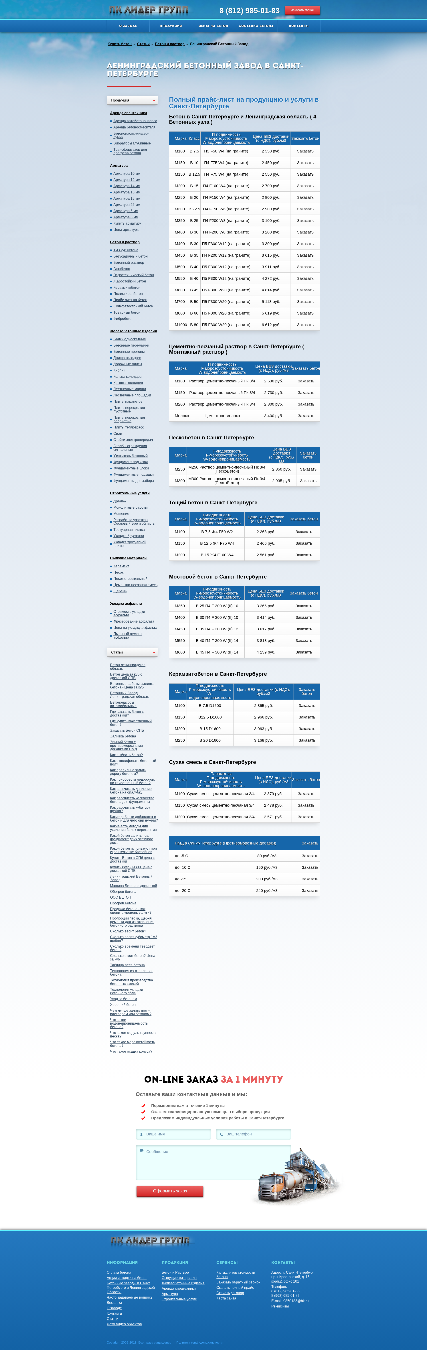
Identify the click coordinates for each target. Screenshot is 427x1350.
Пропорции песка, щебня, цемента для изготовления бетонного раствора (132, 921)
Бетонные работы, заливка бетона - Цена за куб (132, 685)
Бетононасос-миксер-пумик (131, 135)
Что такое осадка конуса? (131, 1051)
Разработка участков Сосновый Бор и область (134, 521)
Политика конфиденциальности (199, 1342)
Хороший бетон (123, 1005)
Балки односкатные (129, 339)
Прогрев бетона (123, 903)
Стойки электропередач (133, 440)
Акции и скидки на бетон (127, 1278)
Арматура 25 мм (126, 205)
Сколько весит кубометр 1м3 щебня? (133, 938)
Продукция (171, 26)
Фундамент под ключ (130, 462)
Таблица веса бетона (127, 965)
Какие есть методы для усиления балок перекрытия (133, 828)
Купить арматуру (127, 223)
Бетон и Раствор (175, 1272)
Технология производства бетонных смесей (131, 982)
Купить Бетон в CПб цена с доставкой (132, 859)
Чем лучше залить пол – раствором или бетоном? (130, 1012)
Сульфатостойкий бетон (133, 306)
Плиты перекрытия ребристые (129, 419)
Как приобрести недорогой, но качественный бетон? (132, 781)
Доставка (114, 1303)
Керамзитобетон (126, 287)
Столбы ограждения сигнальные (130, 447)
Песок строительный (130, 579)
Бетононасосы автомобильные (123, 704)
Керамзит (121, 566)
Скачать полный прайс (235, 1287)
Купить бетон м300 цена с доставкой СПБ (131, 869)
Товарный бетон (126, 312)
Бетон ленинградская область (127, 666)
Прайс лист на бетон (130, 300)
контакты (283, 1263)
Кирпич (119, 370)
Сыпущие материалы (179, 1278)
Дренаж (119, 501)
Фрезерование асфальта (133, 621)
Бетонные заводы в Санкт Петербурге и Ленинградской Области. (131, 1287)
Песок (118, 572)
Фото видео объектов (124, 1324)
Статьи (143, 44)
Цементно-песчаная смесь (135, 585)
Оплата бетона (119, 1272)
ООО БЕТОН (120, 897)
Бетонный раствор (128, 262)
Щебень (120, 591)
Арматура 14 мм (126, 186)
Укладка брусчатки (128, 536)
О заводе (128, 26)
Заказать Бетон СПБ (127, 730)
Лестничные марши (129, 389)
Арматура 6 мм (125, 211)
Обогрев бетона (123, 891)
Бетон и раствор (170, 44)
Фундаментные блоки (131, 468)
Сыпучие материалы (128, 558)
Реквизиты (280, 1306)
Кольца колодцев (127, 376)
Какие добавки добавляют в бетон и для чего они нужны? (134, 818)
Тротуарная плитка (129, 530)
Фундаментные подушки (133, 474)
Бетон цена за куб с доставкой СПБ (126, 676)
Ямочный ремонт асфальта (127, 635)
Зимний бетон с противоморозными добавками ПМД (126, 745)
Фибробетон (123, 319)
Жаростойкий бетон (129, 281)
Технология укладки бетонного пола (126, 991)
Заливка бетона (123, 736)
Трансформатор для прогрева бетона (130, 151)
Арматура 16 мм (126, 192)
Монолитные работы (130, 507)
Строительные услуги (130, 493)
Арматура (119, 165)
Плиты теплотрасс (128, 427)
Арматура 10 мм (126, 173)
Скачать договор (230, 1293)
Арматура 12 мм (126, 180)
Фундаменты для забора (133, 481)
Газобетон (121, 269)
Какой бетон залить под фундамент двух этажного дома (131, 839)
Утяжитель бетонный (130, 456)
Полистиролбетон (128, 294)
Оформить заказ (170, 1190)
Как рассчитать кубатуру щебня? (130, 809)
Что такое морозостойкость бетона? (132, 1044)
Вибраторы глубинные (132, 143)
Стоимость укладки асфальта (129, 613)
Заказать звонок (302, 10)
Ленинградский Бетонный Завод (131, 878)
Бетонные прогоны (129, 351)
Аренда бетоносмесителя (134, 127)
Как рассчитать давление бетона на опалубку (131, 790)
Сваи (117, 433)
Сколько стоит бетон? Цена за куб (132, 957)
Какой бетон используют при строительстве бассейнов (133, 850)
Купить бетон (120, 44)
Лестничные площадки (132, 395)
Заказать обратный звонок (238, 1282)
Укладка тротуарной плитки (129, 544)
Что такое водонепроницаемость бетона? (129, 1023)
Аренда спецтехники (128, 113)
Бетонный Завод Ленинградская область (129, 694)
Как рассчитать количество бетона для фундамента (132, 800)
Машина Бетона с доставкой (133, 886)
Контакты (299, 26)
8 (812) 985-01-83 (250, 10)
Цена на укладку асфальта (135, 627)
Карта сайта (226, 1298)
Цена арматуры (126, 229)
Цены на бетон (213, 26)
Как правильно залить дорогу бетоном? (128, 771)
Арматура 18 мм (126, 198)
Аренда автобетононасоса (135, 121)
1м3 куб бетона (125, 250)
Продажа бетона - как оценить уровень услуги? (130, 910)
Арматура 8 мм (125, 217)
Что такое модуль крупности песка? (133, 1034)
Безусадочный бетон (130, 256)
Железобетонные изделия (133, 331)
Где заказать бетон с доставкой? (127, 713)
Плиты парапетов (128, 401)
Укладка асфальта (126, 603)
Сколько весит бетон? (128, 931)
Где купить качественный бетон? (131, 723)
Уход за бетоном (123, 999)
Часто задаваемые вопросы (130, 1297)
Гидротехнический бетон (133, 275)
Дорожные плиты (127, 364)
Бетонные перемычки (131, 345)
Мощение (121, 514)
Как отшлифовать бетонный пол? (133, 762)
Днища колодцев (127, 358)
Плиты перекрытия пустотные (129, 409)
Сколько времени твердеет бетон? (132, 948)
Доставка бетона (256, 26)
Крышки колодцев (128, 383)
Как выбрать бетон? (126, 755)
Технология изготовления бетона (131, 972)
